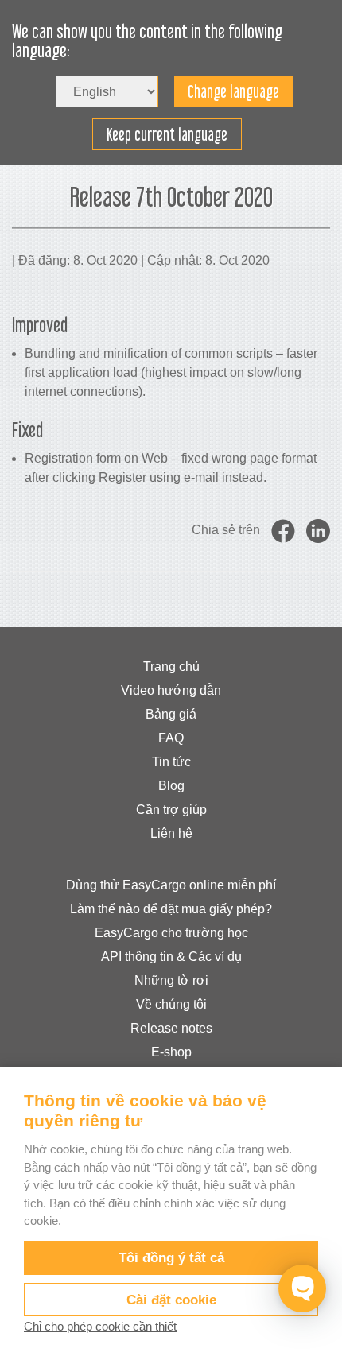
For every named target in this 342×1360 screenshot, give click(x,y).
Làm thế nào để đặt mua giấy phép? (171, 909)
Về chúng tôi (171, 1004)
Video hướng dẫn (171, 690)
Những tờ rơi (171, 980)
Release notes (171, 1028)
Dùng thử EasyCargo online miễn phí (171, 885)
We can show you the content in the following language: (147, 41)
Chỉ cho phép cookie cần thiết (100, 1326)
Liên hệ (171, 833)
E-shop (171, 1052)
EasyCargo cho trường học (171, 933)
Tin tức (171, 762)
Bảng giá (171, 714)
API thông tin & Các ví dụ (171, 956)
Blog (171, 785)
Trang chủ (171, 666)
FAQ (171, 738)
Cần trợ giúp (171, 809)
